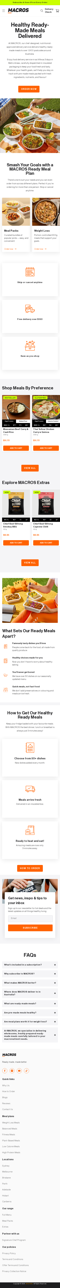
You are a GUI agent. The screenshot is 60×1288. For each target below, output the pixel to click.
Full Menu (7, 1215)
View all (30, 468)
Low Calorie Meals (11, 1146)
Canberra (6, 1202)
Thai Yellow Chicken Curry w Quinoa (43, 430)
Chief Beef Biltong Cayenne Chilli (43, 525)
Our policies (9, 1247)
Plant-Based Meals (11, 1141)
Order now (8, 249)
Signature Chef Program (14, 1240)
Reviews (6, 1103)
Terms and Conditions (12, 1259)
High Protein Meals (11, 1153)
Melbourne (7, 1172)
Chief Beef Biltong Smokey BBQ (13, 525)
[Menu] (4, 11)
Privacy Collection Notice (14, 1271)
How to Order (30, 868)
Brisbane (6, 1178)
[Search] (42, 11)
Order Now (29, 89)
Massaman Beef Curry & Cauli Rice (15, 430)
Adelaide (6, 1190)
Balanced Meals (9, 1129)
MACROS (29, 1283)
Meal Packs (7, 1221)
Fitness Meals (8, 1135)
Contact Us (7, 1109)
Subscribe (30, 928)
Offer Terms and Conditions (15, 1265)
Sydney (5, 1166)
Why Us (5, 1086)
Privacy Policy (9, 1253)
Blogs (5, 1097)
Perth (5, 1184)
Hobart (5, 1196)
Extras (5, 1227)
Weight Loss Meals (11, 1123)
